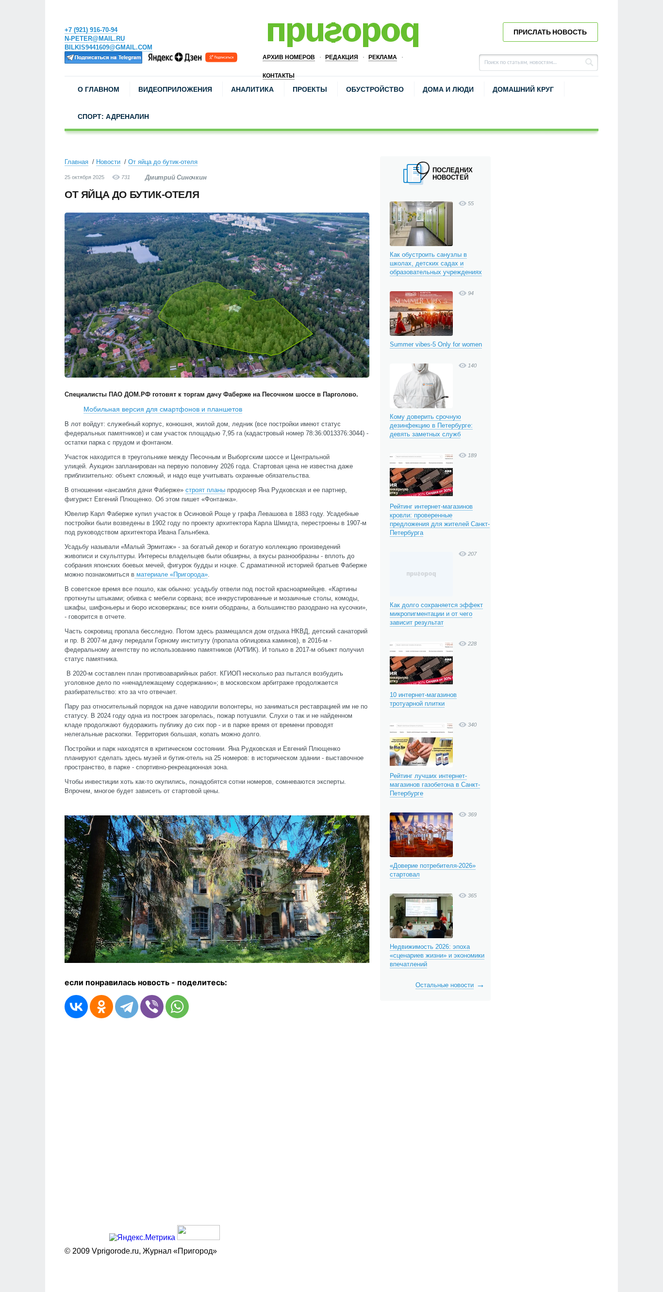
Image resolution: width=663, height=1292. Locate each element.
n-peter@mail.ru (95, 38)
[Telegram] (126, 1006)
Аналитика (252, 89)
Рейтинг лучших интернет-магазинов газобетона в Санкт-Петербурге (435, 784)
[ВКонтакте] (76, 1006)
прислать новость (550, 32)
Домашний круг (523, 89)
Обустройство (375, 89)
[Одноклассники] (101, 1006)
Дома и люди (448, 89)
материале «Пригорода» (171, 574)
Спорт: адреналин (113, 116)
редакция (341, 57)
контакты (279, 75)
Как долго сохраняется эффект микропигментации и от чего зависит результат (436, 613)
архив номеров (289, 57)
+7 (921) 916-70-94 (91, 29)
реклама (382, 57)
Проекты (310, 89)
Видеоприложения (175, 89)
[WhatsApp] (177, 1006)
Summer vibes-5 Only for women (436, 344)
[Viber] (152, 1006)
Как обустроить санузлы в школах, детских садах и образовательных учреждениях (436, 263)
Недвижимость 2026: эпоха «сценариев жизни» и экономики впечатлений (437, 955)
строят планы (205, 490)
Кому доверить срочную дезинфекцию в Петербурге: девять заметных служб (431, 425)
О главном (98, 89)
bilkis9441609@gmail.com (108, 47)
